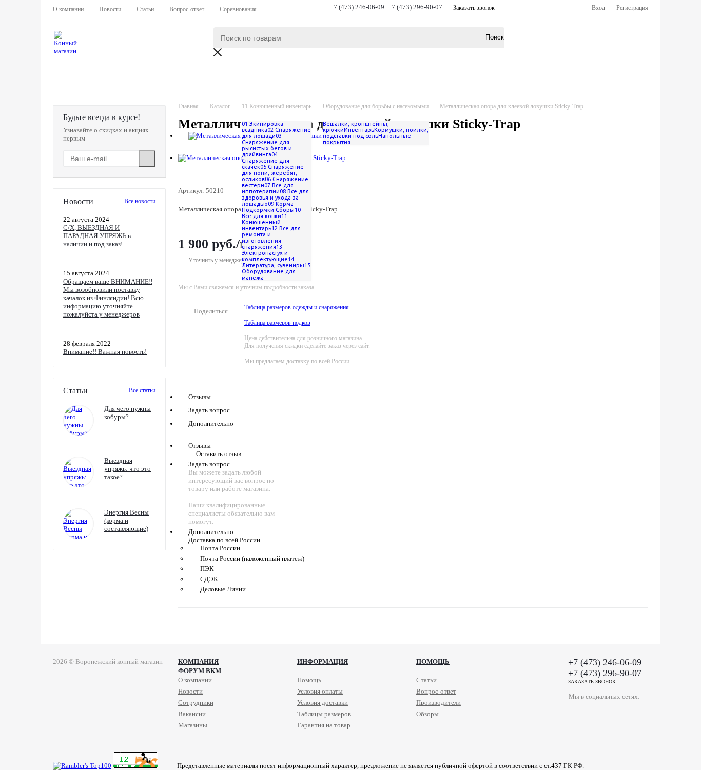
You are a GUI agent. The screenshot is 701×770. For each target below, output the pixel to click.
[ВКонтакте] (577, 713)
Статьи (426, 680)
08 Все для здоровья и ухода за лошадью (275, 197)
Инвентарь (359, 130)
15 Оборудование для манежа (276, 271)
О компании (195, 680)
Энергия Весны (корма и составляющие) (126, 520)
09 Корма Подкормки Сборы (268, 207)
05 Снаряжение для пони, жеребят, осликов (273, 173)
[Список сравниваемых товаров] (534, 45)
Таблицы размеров (324, 714)
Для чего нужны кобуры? (127, 413)
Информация (322, 661)
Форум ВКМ (199, 671)
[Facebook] (598, 713)
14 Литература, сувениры (273, 262)
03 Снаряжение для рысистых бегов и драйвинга (267, 145)
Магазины (192, 725)
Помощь (433, 661)
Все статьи (142, 390)
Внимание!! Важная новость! (105, 352)
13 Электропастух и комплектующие (265, 253)
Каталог (90, 80)
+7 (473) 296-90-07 (415, 7)
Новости (190, 691)
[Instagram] (619, 713)
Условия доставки (322, 702)
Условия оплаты (320, 691)
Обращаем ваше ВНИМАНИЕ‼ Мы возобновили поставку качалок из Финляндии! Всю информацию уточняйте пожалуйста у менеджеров (107, 298)
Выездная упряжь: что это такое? (127, 469)
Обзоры (427, 714)
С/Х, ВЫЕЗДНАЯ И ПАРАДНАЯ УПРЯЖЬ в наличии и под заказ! (97, 236)
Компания (198, 661)
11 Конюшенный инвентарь (264, 222)
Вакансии (192, 714)
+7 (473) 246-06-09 (357, 7)
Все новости (139, 201)
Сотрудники (195, 702)
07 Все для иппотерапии (268, 188)
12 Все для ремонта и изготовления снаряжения (271, 237)
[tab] (413, 315)
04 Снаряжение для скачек (265, 160)
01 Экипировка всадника (262, 127)
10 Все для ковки (271, 213)
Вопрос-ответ (436, 691)
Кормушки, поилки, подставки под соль (376, 133)
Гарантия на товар (323, 725)
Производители (438, 702)
